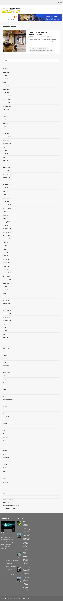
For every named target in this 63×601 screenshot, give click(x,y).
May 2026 (5, 82)
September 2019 (7, 321)
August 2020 (6, 283)
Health (4, 396)
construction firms (42, 48)
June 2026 (5, 79)
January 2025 (6, 133)
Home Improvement (8, 400)
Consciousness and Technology (7, 532)
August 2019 (6, 324)
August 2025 (6, 110)
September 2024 (7, 144)
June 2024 (5, 154)
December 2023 (7, 174)
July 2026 (5, 75)
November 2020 (7, 273)
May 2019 (5, 334)
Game (4, 389)
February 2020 (6, 304)
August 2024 (6, 147)
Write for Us (6, 494)
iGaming (5, 403)
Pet (3, 434)
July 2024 (5, 150)
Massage (5, 423)
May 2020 (5, 293)
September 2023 (7, 184)
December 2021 (7, 229)
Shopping (5, 451)
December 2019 (7, 310)
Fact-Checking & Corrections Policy (12, 506)
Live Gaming (6, 417)
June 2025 (5, 116)
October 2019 (6, 317)
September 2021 (7, 239)
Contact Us (5, 482)
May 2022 (5, 215)
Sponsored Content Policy (9, 509)
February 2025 (6, 130)
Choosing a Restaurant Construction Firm (38, 33)
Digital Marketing (7, 359)
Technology (6, 457)
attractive (32, 48)
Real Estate (5, 437)
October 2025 (6, 103)
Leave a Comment (40, 36)
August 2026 (6, 72)
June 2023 (5, 188)
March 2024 (6, 164)
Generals (5, 393)
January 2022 (6, 225)
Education (5, 362)
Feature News (6, 372)
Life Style (5, 413)
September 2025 (7, 106)
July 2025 (5, 113)
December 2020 (7, 269)
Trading (4, 461)
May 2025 (5, 120)
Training (5, 464)
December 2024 (7, 137)
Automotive (6, 352)
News (4, 430)
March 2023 (6, 195)
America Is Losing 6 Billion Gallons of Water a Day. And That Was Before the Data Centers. (26, 557)
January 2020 (6, 307)
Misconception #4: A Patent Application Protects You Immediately (27, 570)
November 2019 (7, 314)
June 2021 (5, 249)
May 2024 (5, 157)
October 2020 (6, 276)
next (13, 528)
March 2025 (6, 127)
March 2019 (6, 341)
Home (4, 485)
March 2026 (6, 86)
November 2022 (7, 208)
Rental (4, 440)
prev (2, 528)
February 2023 (6, 198)
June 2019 (5, 331)
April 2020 (5, 297)
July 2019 (5, 327)
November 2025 (7, 99)
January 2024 (6, 171)
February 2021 (6, 263)
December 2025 (7, 96)
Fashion (4, 369)
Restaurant (31, 36)
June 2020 (5, 290)
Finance (4, 379)
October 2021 (6, 235)
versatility (50, 51)
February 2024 (6, 167)
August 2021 (6, 242)
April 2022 (5, 218)
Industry (5, 406)
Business (5, 355)
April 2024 (5, 161)
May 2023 (5, 191)
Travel (4, 468)
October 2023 (6, 181)
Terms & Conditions (8, 500)
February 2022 (6, 222)
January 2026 (6, 93)
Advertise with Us (7, 497)
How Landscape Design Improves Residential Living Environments (26, 526)
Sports (4, 454)
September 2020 (7, 280)
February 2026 (6, 89)
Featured (5, 376)
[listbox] (8, 538)
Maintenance (6, 420)
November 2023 (7, 178)
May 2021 (5, 252)
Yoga (4, 471)
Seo (3, 447)
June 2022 (5, 212)
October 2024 (6, 140)
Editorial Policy (6, 503)
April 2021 (5, 256)
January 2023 (6, 201)
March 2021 (6, 259)
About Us (5, 488)
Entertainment (6, 366)
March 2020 (6, 300)
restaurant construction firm (37, 51)
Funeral (4, 386)
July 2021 (5, 246)
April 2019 (5, 338)
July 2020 (5, 287)
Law (4, 410)
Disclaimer (5, 491)
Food (4, 383)
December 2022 (7, 205)
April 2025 (5, 123)
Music (4, 427)
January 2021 (6, 266)
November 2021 (7, 232)
